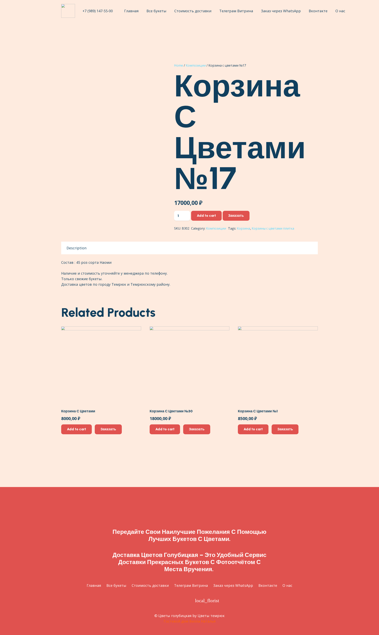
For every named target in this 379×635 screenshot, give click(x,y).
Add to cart (206, 215)
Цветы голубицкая (174, 615)
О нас (287, 585)
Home (178, 65)
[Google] (162, 600)
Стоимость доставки (150, 585)
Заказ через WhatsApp (233, 585)
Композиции (196, 65)
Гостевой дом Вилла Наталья (190, 621)
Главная (94, 585)
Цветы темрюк (211, 615)
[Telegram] (173, 600)
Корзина (243, 228)
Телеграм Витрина (191, 585)
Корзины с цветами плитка (273, 228)
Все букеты (116, 585)
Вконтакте (267, 585)
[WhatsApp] (185, 600)
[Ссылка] (68, 11)
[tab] (76, 248)
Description (76, 248)
